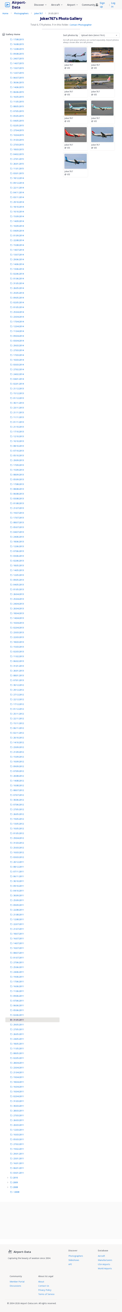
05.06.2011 (18, 1010)
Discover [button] (39, 4)
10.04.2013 (18, 622)
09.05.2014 (18, 297)
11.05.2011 (18, 1048)
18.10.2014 (18, 206)
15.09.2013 (18, 469)
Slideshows (73, 1260)
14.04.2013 (18, 618)
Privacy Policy (44, 1290)
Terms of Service (46, 1294)
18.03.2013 (18, 642)
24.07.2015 (18, 58)
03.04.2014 (18, 340)
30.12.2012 (18, 685)
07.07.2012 (18, 795)
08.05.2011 (18, 1053)
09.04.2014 (18, 335)
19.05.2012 (18, 818)
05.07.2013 (18, 527)
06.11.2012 (18, 728)
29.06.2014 (18, 259)
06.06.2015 (18, 92)
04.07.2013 (18, 532)
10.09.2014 (18, 225)
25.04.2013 (18, 598)
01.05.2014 (18, 307)
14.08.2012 (18, 780)
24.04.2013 (18, 603)
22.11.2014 (18, 187)
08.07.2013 (18, 522)
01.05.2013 (18, 589)
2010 (15, 1177)
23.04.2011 (18, 1067)
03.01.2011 (18, 1172)
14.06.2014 (18, 264)
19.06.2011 (18, 976)
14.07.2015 (18, 63)
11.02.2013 (18, 656)
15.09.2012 (18, 756)
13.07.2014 (18, 254)
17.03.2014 (18, 355)
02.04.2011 (18, 1096)
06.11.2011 (18, 876)
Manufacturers (105, 1260)
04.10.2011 (18, 890)
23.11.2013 (18, 407)
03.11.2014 (18, 197)
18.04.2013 (18, 613)
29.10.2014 (18, 202)
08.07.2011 (18, 952)
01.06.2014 (18, 278)
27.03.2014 (18, 350)
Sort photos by (70, 35)
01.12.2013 (18, 398)
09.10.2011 (18, 885)
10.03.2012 (18, 852)
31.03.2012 (18, 842)
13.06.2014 (18, 269)
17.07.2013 (18, 517)
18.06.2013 (18, 541)
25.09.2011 (18, 900)
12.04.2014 (18, 326)
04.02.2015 (18, 154)
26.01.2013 (18, 670)
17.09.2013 (18, 465)
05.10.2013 (18, 455)
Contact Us (43, 1285)
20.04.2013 (18, 608)
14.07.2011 (18, 943)
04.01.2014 (18, 379)
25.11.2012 (18, 713)
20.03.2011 (18, 1125)
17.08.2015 (18, 39)
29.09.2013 (18, 460)
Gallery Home (13, 34)
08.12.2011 (18, 866)
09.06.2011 (18, 995)
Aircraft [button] (55, 4)
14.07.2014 (18, 249)
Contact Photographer (81, 24)
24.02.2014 (18, 374)
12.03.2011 (18, 1129)
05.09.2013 (18, 479)
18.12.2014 (18, 178)
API (70, 1264)
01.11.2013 (18, 422)
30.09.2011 (18, 895)
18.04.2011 (18, 1082)
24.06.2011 (18, 972)
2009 (15, 1182)
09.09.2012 (18, 766)
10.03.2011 (18, 1134)
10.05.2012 (18, 828)
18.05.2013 (18, 565)
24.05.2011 (18, 1038)
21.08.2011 (18, 914)
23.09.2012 (18, 747)
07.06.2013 (18, 551)
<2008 (16, 1191)
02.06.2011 (18, 1015)
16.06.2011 (18, 986)
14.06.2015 (18, 87)
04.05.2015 (18, 120)
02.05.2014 (18, 302)
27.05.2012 (18, 809)
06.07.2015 (18, 77)
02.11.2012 (18, 732)
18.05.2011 (18, 1043)
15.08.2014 (18, 245)
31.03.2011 (18, 1101)
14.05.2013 (18, 570)
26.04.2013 (18, 594)
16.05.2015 (18, 96)
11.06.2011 (18, 991)
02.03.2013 (18, 651)
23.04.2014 (18, 316)
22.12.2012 (18, 699)
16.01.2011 (18, 1163)
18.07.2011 (18, 933)
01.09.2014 (18, 235)
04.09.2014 (18, 230)
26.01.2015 (18, 163)
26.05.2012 (18, 814)
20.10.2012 (18, 737)
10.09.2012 (18, 761)
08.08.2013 (18, 488)
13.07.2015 (18, 68)
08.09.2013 (18, 474)
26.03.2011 (18, 1120)
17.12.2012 (18, 704)
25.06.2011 (18, 967)
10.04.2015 (18, 135)
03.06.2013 (18, 555)
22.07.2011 (18, 924)
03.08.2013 (18, 498)
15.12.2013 (18, 393)
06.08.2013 (18, 493)
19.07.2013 (18, 512)
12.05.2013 (18, 575)
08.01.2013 (18, 675)
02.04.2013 (18, 627)
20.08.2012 (18, 775)
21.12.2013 (18, 388)
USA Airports (104, 1264)
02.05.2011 (18, 1058)
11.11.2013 (18, 417)
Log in (113, 4)
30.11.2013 (18, 402)
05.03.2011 (18, 1139)
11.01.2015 (18, 168)
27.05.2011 (18, 1029)
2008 (15, 1187)
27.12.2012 (18, 694)
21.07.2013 (18, 508)
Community (88, 4)
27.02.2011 (18, 1144)
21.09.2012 (18, 752)
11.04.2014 (18, 331)
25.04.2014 (18, 312)
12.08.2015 (18, 49)
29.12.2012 (18, 689)
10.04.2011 (18, 1091)
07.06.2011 (18, 1000)
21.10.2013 (18, 426)
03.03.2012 (18, 857)
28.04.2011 (18, 1062)
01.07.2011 (18, 957)
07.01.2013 (18, 680)
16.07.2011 (18, 938)
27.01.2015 (18, 159)
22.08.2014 (18, 240)
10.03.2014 (18, 359)
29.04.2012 (18, 838)
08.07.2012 (18, 790)
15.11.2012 (18, 723)
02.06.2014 (18, 273)
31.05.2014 (18, 283)
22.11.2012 (18, 718)
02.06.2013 (18, 560)
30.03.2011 (18, 1105)
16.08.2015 (18, 44)
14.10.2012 (18, 742)
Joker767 (38, 13)
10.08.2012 (18, 785)
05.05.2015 (18, 115)
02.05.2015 (18, 125)
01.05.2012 (18, 833)
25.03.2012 (18, 847)
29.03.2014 (18, 345)
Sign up (102, 4)
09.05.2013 (18, 579)
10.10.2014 (18, 211)
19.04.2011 (18, 1077)
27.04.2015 (18, 130)
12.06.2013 (18, 546)
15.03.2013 (18, 646)
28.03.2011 (18, 1110)
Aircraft (101, 1255)
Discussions (15, 1285)
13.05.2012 (18, 823)
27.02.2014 (18, 369)
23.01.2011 (18, 1158)
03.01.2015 (18, 173)
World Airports (105, 1268)
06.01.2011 (18, 1168)
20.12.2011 (18, 862)
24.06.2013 (18, 536)
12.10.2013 (18, 436)
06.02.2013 (18, 661)
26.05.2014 (18, 288)
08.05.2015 (18, 106)
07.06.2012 (18, 804)
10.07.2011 (18, 948)
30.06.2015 (18, 82)
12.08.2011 (18, 919)
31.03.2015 (18, 139)
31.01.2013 (18, 665)
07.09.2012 (18, 771)
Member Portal (17, 1281)
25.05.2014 (18, 292)
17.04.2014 (18, 321)
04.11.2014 (18, 192)
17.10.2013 (18, 431)
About (41, 1281)
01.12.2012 (18, 708)
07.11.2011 (18, 871)
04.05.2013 (18, 584)
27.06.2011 (18, 962)
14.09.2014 (18, 221)
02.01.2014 (18, 383)
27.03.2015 (18, 144)
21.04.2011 (18, 1072)
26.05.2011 (18, 1034)
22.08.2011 (18, 909)
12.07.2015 (18, 72)
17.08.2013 (18, 484)
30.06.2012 (18, 799)
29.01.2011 (18, 1153)
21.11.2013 (18, 412)
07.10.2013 (18, 450)
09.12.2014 (18, 182)
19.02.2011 (18, 1148)
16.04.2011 (18, 1086)
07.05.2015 (18, 111)
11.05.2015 (18, 101)
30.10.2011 (18, 881)
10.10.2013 (18, 441)
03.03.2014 (18, 364)
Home (5, 13)
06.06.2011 (18, 1005)
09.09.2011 (18, 905)
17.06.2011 (18, 981)
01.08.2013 (18, 503)
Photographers (21, 13)
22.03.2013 (18, 637)
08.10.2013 (18, 445)
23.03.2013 (18, 632)
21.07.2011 (18, 928)
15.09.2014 (18, 216)
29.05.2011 (18, 1024)
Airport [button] (71, 4)
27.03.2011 (18, 1115)
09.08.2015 (18, 53)
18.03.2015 (18, 149)
